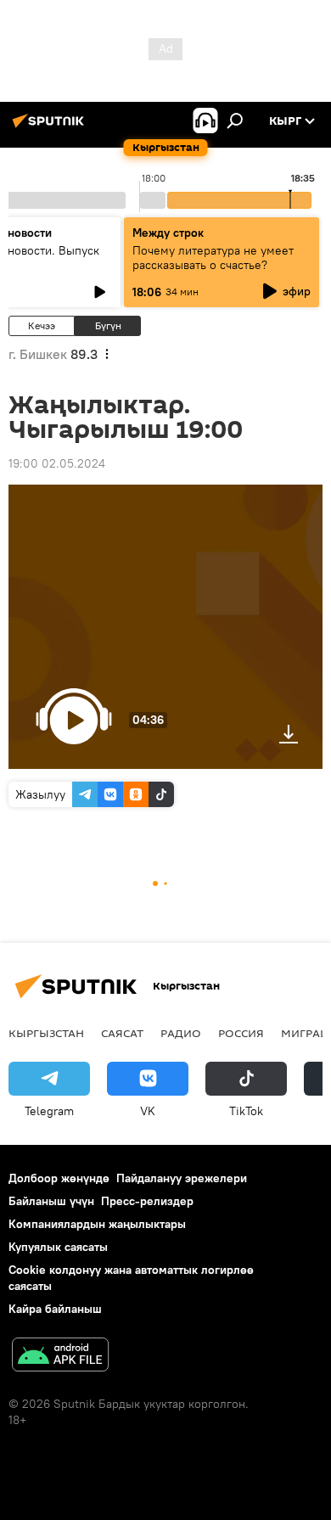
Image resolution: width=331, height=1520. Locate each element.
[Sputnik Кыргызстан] (50, 127)
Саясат (122, 1032)
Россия (241, 1032)
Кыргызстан (46, 1032)
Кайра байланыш (55, 1308)
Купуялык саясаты (58, 1246)
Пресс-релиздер (147, 1201)
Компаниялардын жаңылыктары (97, 1223)
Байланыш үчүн (51, 1201)
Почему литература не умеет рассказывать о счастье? (213, 257)
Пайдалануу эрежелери (181, 1178)
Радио (180, 1032)
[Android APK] (60, 1357)
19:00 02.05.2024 (56, 463)
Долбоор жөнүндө (58, 1178)
